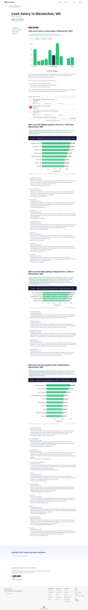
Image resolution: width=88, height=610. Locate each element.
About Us (76, 590)
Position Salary (66, 599)
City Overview (66, 592)
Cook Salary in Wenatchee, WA (15, 5)
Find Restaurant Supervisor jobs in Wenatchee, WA (42, 435)
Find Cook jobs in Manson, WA (37, 207)
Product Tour (50, 597)
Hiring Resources (59, 590)
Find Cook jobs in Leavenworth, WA (38, 196)
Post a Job (49, 594)
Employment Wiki (59, 597)
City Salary (66, 594)
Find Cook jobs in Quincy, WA (37, 240)
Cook (7, 5)
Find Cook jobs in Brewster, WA (37, 251)
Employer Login (50, 590)
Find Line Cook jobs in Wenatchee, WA (39, 535)
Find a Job (65, 590)
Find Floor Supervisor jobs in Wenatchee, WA (40, 459)
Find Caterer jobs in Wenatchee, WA (38, 480)
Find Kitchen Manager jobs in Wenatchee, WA (41, 491)
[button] (60, 2)
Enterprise (50, 599)
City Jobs (57, 594)
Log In (74, 2)
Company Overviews (67, 601)
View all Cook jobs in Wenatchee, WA (52, 120)
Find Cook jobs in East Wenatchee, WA (39, 229)
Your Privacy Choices (78, 595)
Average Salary (16, 27)
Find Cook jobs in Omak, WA (37, 262)
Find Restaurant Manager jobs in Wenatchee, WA (41, 524)
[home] (9, 2)
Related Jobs (15, 33)
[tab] (31, 39)
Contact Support (8, 593)
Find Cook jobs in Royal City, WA (37, 218)
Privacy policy (77, 594)
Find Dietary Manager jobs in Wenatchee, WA (40, 446)
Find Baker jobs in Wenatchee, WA (38, 513)
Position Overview (67, 597)
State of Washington (35, 311)
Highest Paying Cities (17, 29)
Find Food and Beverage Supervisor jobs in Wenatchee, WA (44, 470)
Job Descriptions (58, 592)
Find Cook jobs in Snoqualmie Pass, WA (39, 185)
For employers (50, 592)
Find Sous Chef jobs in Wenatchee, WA (39, 502)
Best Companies (16, 31)
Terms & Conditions (78, 592)
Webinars (57, 599)
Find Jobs (80, 2)
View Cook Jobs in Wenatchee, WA (20, 555)
